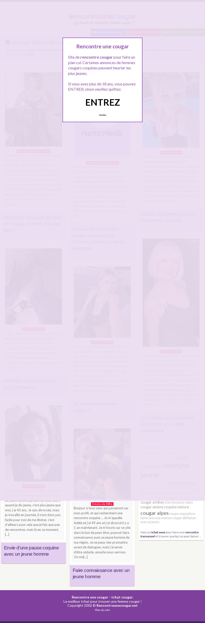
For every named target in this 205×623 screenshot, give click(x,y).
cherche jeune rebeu (179, 502)
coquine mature (176, 507)
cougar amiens (152, 507)
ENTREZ (102, 102)
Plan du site (102, 609)
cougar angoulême (182, 514)
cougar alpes (154, 513)
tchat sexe (158, 532)
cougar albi (179, 518)
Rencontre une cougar (90, 597)
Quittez (102, 115)
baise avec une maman (156, 518)
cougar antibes (152, 502)
